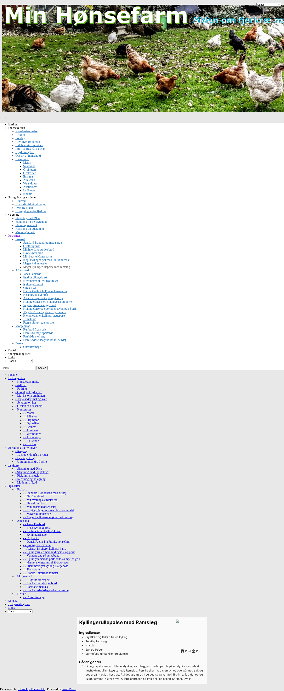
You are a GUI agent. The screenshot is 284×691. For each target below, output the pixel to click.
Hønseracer (22, 159)
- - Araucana (30, 430)
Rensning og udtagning (29, 228)
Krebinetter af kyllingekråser (40, 280)
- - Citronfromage (33, 597)
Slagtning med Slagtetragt (31, 221)
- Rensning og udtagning (30, 479)
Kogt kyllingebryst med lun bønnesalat (46, 260)
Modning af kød (25, 232)
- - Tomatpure (31, 569)
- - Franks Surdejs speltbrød (40, 583)
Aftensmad (22, 270)
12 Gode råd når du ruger (30, 204)
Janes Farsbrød (32, 273)
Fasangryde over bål (35, 294)
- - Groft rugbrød (33, 496)
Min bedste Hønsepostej (38, 256)
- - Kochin (29, 444)
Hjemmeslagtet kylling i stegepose (44, 315)
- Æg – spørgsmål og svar (31, 399)
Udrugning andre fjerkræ (30, 211)
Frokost (20, 239)
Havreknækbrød (33, 253)
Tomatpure (29, 319)
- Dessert (20, 593)
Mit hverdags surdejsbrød (38, 249)
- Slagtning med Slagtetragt (31, 472)
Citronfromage (32, 346)
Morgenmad (22, 326)
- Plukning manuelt (27, 475)
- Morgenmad (23, 576)
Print (187, 651)
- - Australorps (32, 437)
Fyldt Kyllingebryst (35, 277)
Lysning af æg (24, 207)
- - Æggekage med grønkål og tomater (46, 562)
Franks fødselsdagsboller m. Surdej (44, 340)
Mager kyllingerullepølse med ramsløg (46, 267)
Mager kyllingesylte (35, 263)
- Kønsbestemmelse (27, 381)
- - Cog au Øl (31, 538)
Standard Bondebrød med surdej (43, 242)
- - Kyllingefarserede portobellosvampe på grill (51, 559)
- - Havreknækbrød (35, 503)
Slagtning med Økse (27, 218)
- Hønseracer (23, 409)
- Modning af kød (26, 482)
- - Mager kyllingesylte (37, 513)
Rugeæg (20, 200)
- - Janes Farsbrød (34, 524)
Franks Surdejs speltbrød (38, 333)
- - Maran (29, 413)
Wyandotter (30, 183)
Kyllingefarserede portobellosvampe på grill (50, 308)
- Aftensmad (22, 520)
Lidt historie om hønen (29, 145)
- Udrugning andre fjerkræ (31, 461)
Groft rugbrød (31, 246)
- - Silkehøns (31, 416)
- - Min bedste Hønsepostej (39, 506)
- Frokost (20, 489)
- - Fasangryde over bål (37, 545)
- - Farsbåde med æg (35, 586)
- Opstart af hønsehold (29, 406)
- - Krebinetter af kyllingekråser (42, 531)
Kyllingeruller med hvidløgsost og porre (47, 301)
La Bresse (29, 190)
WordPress (69, 689)
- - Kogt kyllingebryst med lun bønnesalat (48, 510)
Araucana (29, 180)
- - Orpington (31, 420)
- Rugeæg (21, 451)
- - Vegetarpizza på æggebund (41, 555)
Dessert (20, 343)
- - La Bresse (31, 440)
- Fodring (21, 388)
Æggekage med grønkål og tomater (44, 312)
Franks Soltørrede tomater (39, 322)
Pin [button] (197, 651)
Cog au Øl (29, 287)
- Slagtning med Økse (28, 468)
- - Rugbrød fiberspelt (36, 579)
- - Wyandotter (32, 433)
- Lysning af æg (25, 458)
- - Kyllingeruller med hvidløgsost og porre (49, 552)
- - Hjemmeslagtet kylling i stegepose (45, 566)
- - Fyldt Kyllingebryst (36, 527)
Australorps (30, 187)
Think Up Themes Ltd (31, 689)
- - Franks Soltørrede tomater (40, 573)
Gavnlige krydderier (27, 141)
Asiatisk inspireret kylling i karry (43, 298)
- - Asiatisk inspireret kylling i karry (44, 548)
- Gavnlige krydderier (28, 392)
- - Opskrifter (31, 423)
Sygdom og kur (24, 152)
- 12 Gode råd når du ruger (31, 454)
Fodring (20, 138)
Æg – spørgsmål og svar (30, 148)
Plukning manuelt (26, 225)
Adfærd (20, 134)
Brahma (28, 176)
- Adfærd (20, 385)
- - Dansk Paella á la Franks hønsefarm (46, 541)
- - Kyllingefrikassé (35, 534)
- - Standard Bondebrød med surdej (44, 493)
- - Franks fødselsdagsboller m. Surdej (46, 590)
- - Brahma (29, 426)
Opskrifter (29, 173)
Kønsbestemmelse (26, 131)
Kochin (27, 193)
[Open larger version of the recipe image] (190, 633)
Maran (27, 162)
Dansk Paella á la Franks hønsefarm (45, 291)
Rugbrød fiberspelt (34, 329)
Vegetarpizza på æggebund (39, 305)
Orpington (29, 169)
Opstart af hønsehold (28, 155)
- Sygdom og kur (25, 402)
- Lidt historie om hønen (30, 395)
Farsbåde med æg (34, 336)
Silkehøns (29, 166)
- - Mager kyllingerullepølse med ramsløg (48, 517)
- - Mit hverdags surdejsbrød (40, 499)
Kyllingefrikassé (33, 284)
